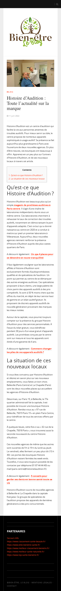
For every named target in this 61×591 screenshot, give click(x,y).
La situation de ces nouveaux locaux (27, 178)
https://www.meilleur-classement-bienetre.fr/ (28, 548)
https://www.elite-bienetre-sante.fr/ (23, 544)
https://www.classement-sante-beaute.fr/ (26, 541)
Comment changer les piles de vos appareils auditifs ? (29, 350)
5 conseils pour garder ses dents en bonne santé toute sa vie (29, 479)
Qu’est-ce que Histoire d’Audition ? (26, 175)
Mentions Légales (42, 582)
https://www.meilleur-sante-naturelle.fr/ (25, 551)
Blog (10, 92)
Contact (12, 586)
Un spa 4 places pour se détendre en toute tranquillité (30, 256)
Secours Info (13, 538)
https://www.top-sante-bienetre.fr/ (23, 555)
